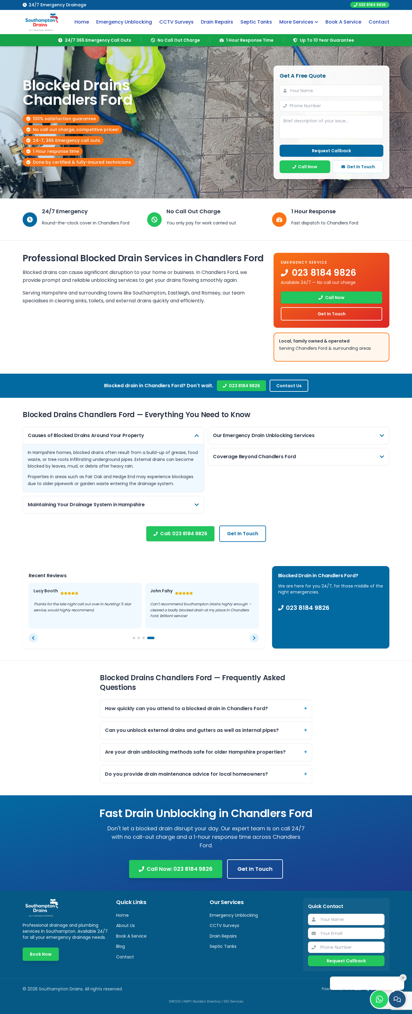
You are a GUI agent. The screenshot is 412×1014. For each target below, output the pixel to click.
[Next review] (254, 637)
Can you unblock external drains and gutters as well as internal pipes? (206, 730)
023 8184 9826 (372, 4)
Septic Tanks (256, 21)
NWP (187, 1001)
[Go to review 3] (143, 638)
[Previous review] (33, 637)
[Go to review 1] (134, 638)
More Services (296, 21)
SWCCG (175, 1001)
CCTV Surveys (176, 21)
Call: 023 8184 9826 (183, 533)
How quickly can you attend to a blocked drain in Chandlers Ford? (206, 708)
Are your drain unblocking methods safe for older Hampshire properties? (206, 751)
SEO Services (233, 1001)
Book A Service (343, 21)
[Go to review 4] (150, 638)
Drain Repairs (217, 21)
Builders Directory (207, 1001)
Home (81, 21)
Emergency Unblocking (124, 21)
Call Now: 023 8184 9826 (180, 869)
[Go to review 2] (139, 638)
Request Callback (331, 151)
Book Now (41, 954)
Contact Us (289, 386)
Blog (120, 946)
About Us (125, 925)
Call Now (307, 167)
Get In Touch (361, 167)
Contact (379, 21)
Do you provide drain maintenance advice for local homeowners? (206, 774)
